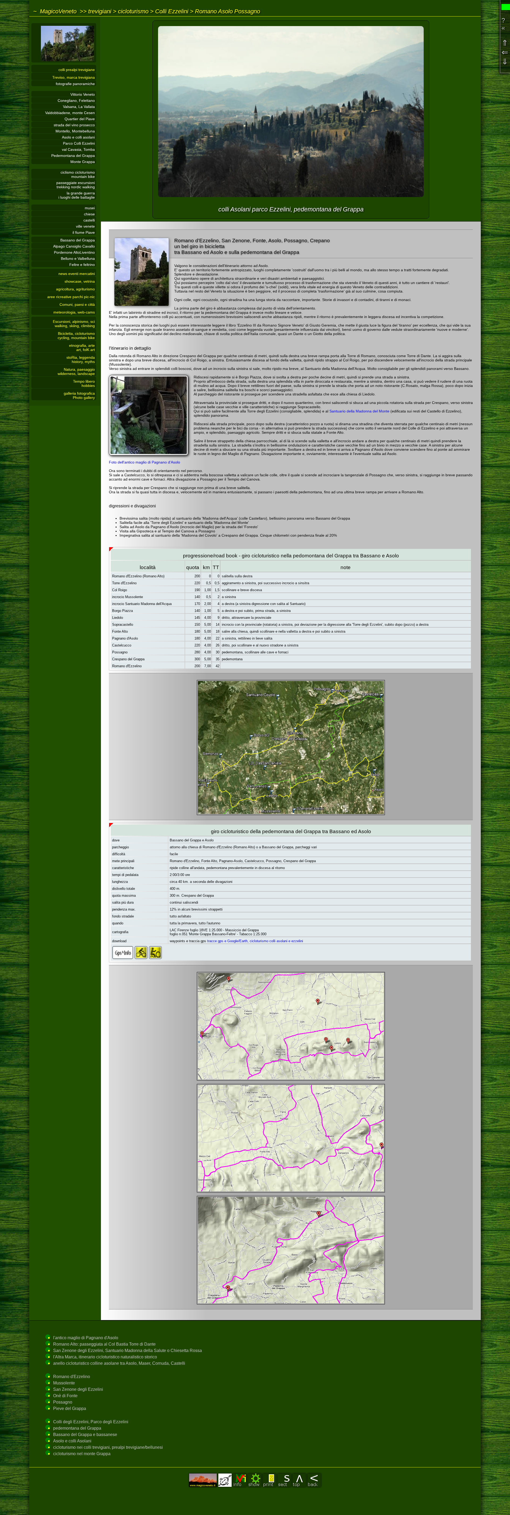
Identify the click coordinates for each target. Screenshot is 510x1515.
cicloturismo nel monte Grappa (81, 1453)
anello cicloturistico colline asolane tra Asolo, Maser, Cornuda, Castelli (119, 1363)
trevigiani (99, 11)
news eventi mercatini (76, 274)
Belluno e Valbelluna (78, 258)
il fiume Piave (84, 232)
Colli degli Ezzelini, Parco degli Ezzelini (90, 1422)
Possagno (62, 1402)
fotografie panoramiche (75, 84)
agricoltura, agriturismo (75, 289)
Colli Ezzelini (171, 11)
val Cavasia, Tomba (78, 149)
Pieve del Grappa (69, 1408)
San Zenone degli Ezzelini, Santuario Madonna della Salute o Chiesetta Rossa (127, 1350)
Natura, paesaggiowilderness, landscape (76, 371)
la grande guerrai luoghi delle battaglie (76, 195)
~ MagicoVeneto (54, 11)
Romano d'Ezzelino (71, 1376)
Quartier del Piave (80, 119)
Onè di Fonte (65, 1395)
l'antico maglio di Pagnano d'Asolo (85, 1337)
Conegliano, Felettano (76, 100)
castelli (89, 220)
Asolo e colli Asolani (72, 1441)
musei (90, 208)
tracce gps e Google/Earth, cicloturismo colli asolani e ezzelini (255, 941)
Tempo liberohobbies (84, 383)
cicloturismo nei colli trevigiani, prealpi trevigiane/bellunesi (108, 1447)
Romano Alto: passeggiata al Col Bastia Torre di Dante (104, 1344)
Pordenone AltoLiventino (74, 252)
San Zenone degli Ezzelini (78, 1389)
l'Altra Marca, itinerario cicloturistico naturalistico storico (105, 1357)
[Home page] (63, 61)
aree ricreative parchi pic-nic (71, 297)
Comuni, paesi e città (77, 304)
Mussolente (64, 1383)
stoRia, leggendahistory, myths (80, 359)
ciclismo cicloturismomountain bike (78, 174)
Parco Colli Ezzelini (79, 143)
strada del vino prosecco (74, 125)
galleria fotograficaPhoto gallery (79, 395)
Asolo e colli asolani (78, 137)
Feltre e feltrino (82, 264)
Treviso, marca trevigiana (73, 77)
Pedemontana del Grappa (73, 155)
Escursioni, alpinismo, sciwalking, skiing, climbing (74, 323)
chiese (89, 214)
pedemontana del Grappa (77, 1428)
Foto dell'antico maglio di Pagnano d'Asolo (144, 462)
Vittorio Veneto (82, 94)
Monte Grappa (82, 162)
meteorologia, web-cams (74, 312)
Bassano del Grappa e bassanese (85, 1434)
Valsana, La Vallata (79, 107)
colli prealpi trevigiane (76, 70)
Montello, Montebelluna (75, 131)
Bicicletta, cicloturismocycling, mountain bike (76, 335)
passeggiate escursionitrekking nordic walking (75, 185)
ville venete (85, 226)
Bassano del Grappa (77, 240)
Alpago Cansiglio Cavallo (74, 246)
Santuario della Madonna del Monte (359, 411)
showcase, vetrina (80, 281)
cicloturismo (133, 11)
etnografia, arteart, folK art (82, 347)
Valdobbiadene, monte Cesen (70, 113)
